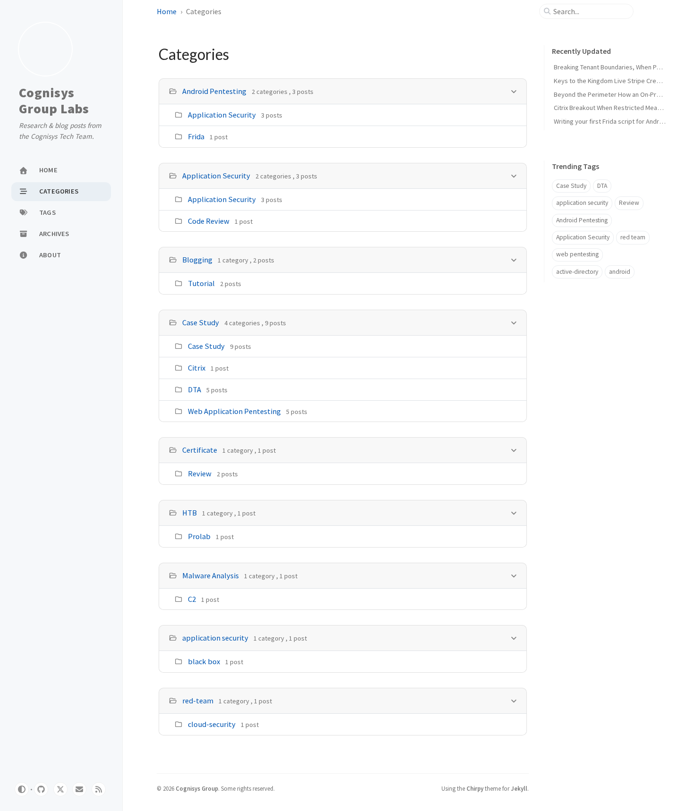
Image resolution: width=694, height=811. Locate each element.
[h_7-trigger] (514, 637)
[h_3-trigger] (514, 322)
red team (632, 237)
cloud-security (212, 724)
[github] (41, 789)
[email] (79, 789)
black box (204, 661)
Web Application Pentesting (234, 411)
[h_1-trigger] (514, 175)
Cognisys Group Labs (54, 101)
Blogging (197, 259)
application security (215, 637)
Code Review (208, 221)
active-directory (577, 272)
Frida (196, 136)
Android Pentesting (214, 91)
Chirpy (474, 788)
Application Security (222, 114)
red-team (197, 700)
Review (200, 473)
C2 (192, 599)
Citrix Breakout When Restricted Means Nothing (620, 107)
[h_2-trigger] (514, 259)
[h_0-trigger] (514, 90)
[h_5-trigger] (514, 512)
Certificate (199, 450)
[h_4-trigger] (514, 449)
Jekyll (519, 788)
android (619, 272)
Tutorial (201, 283)
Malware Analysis (210, 575)
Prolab (199, 536)
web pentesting (577, 254)
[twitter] (60, 789)
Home (167, 11)
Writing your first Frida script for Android (611, 121)
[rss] (98, 789)
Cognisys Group (197, 788)
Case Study (200, 322)
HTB (189, 512)
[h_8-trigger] (514, 700)
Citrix (196, 367)
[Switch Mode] (21, 789)
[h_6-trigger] (514, 575)
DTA (194, 389)
